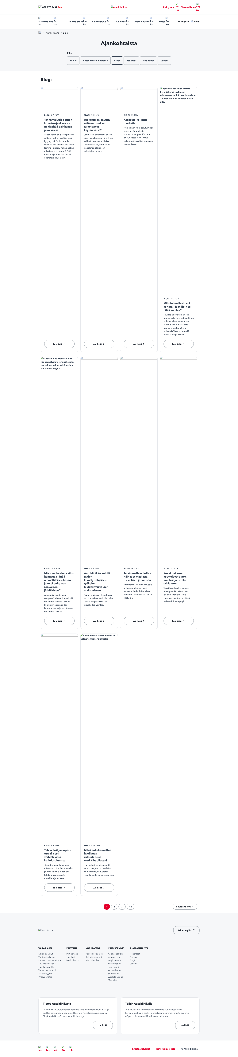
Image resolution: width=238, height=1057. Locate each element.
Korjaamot (93, 948)
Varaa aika (47, 21)
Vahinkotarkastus (46, 957)
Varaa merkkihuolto (48, 970)
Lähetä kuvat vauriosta (49, 960)
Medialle (112, 980)
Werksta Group (115, 976)
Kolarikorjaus (99, 21)
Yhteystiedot (114, 963)
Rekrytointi (169, 7)
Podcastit (131, 60)
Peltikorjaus (72, 953)
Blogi (117, 60)
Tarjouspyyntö (45, 973)
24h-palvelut (114, 957)
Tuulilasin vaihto (46, 967)
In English (183, 21)
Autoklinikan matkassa (95, 60)
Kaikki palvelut (45, 953)
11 (130, 906)
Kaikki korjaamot (94, 953)
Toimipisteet (76, 21)
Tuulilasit (120, 21)
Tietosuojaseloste (165, 1048)
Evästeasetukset (141, 1048)
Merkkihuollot (73, 960)
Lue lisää (102, 1025)
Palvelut (71, 948)
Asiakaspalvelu (115, 953)
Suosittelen (113, 973)
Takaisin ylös (185, 930)
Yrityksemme (116, 948)
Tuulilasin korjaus (47, 963)
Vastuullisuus (188, 7)
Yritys (162, 21)
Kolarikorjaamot (94, 957)
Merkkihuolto (142, 21)
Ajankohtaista (52, 32)
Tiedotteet (148, 60)
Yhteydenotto (45, 976)
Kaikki (73, 60)
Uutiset (164, 60)
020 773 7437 (49, 7)
